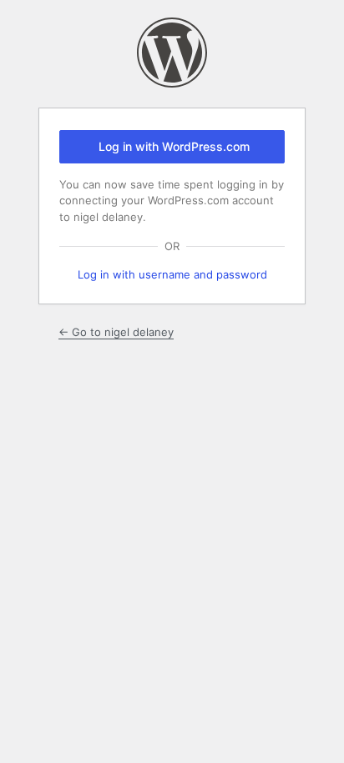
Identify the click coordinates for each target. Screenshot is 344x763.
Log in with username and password (172, 274)
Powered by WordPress (172, 53)
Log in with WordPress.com (174, 146)
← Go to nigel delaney (116, 332)
